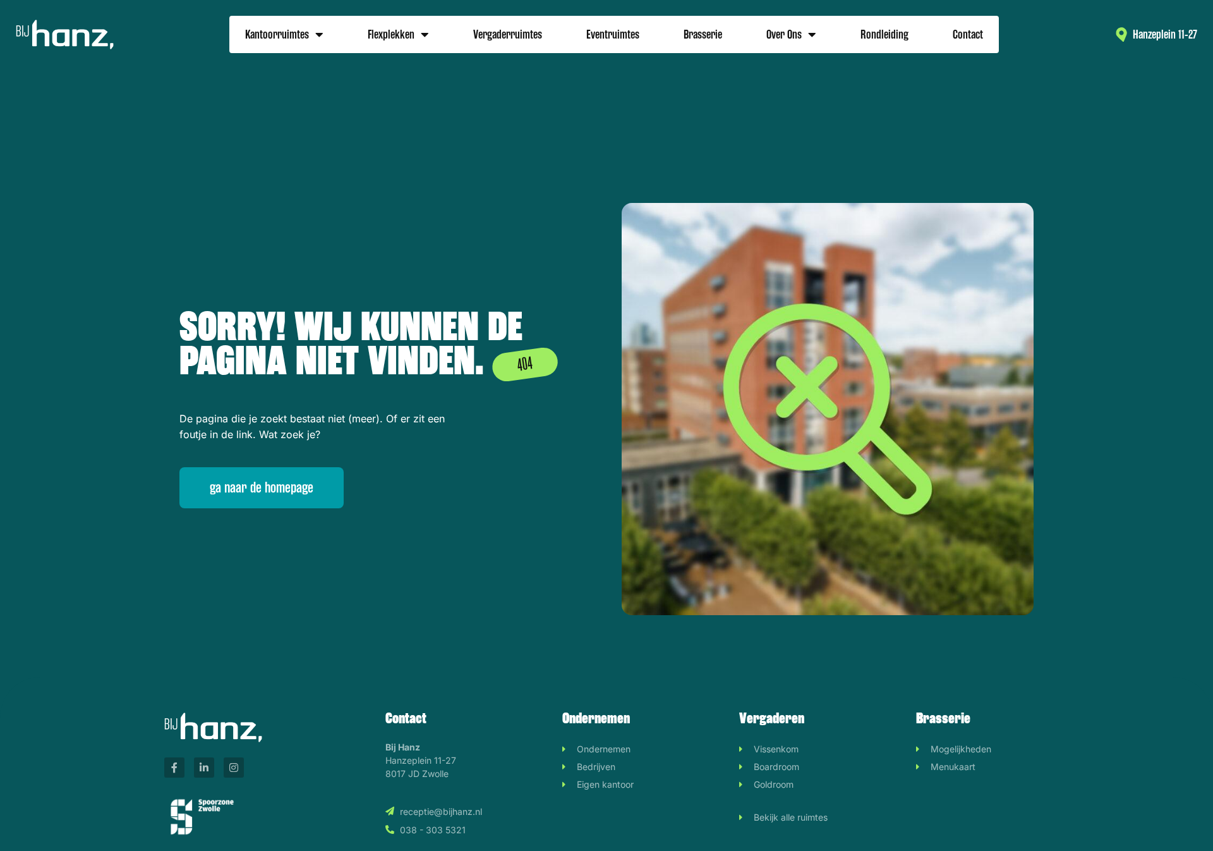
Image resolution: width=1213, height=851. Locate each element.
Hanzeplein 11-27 (1165, 34)
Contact (968, 34)
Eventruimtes (612, 34)
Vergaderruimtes (507, 34)
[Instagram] (234, 767)
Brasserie (703, 34)
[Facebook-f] (174, 767)
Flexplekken (391, 34)
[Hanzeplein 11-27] (1121, 34)
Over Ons (784, 34)
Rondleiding (884, 34)
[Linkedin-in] (204, 767)
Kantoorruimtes (277, 34)
